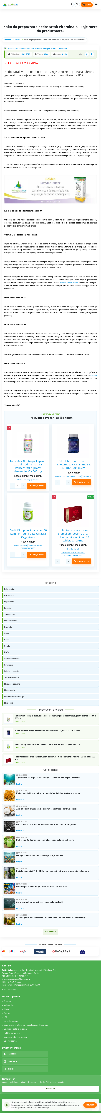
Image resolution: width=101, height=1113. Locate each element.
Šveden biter (9, 614)
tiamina (93, 375)
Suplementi (9, 602)
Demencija (27, 480)
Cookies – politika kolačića (15, 1029)
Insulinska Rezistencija (14, 696)
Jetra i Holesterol (11, 677)
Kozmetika (9, 595)
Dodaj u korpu (37, 486)
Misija (6, 1009)
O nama (7, 1001)
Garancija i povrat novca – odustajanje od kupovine (26, 1025)
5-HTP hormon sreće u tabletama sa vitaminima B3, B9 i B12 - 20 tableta (73, 464)
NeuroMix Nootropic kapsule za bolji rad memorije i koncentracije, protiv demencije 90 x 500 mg (28, 466)
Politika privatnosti (12, 1033)
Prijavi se (50, 1088)
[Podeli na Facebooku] (86, 54)
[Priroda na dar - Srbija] (11, 4)
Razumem (90, 1105)
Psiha (6, 639)
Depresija (36, 480)
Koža (6, 652)
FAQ (5, 1017)
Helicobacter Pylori (28, 549)
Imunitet (7, 608)
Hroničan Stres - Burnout (72, 476)
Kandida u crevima (35, 545)
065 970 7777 (15, 982)
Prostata (8, 627)
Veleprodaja (9, 1005)
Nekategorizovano (12, 684)
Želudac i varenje (11, 671)
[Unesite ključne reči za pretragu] (77, 4)
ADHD (19, 480)
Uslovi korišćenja (11, 1021)
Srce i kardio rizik (73, 549)
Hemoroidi (8, 703)
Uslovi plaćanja (10, 1041)
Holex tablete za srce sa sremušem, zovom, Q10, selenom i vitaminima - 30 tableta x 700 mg (73, 535)
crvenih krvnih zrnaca (69, 282)
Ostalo (7, 646)
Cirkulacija (8, 665)
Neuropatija (87, 476)
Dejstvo (7, 1013)
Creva (6, 633)
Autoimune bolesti (20, 545)
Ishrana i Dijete (10, 620)
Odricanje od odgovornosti (15, 1037)
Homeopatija (9, 690)
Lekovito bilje (10, 589)
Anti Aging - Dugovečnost (73, 555)
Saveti (17, 40)
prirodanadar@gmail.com (19, 979)
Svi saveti (49, 931)
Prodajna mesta (10, 989)
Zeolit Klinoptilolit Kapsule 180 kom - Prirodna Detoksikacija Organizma (28, 534)
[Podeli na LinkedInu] (92, 54)
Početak (7, 40)
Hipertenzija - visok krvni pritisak (73, 552)
